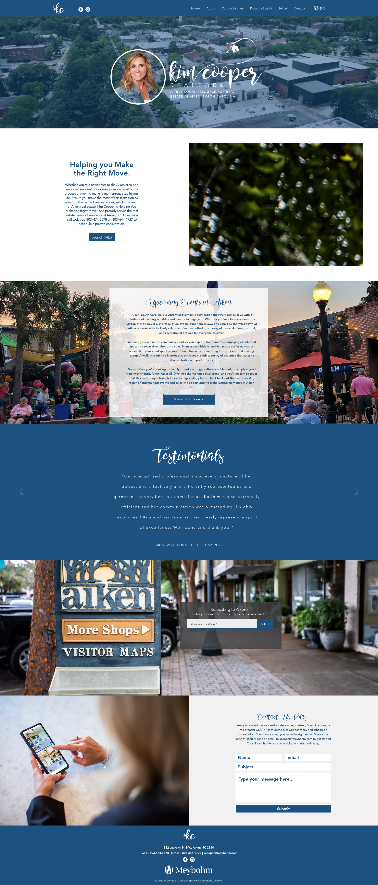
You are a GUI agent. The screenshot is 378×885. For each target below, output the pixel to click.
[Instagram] (87, 9)
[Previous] (21, 492)
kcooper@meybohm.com (296, 739)
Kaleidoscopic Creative (209, 880)
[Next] (356, 492)
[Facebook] (80, 9)
